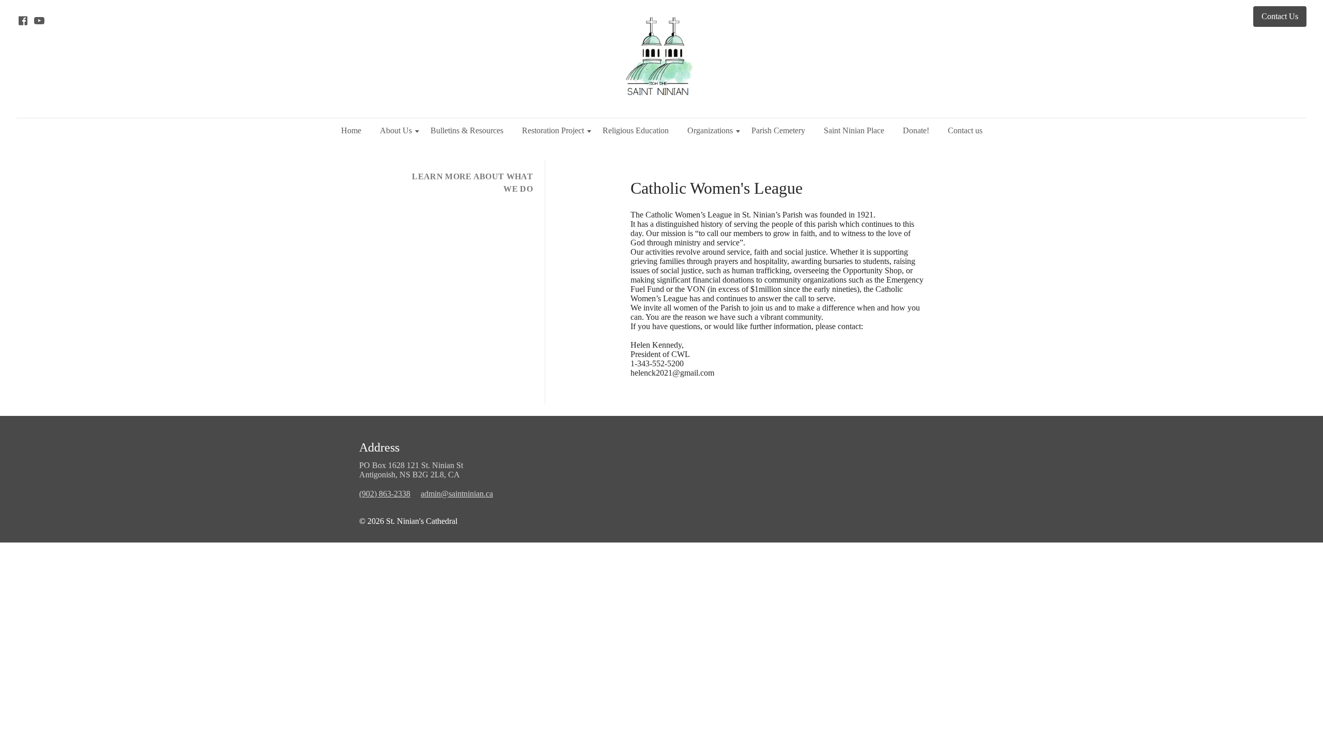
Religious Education (636, 130)
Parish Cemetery (778, 130)
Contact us (965, 130)
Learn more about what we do (472, 182)
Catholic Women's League (716, 188)
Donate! (916, 130)
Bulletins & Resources (466, 130)
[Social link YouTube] (39, 20)
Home (351, 130)
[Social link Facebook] (22, 20)
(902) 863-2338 (384, 493)
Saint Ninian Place (854, 130)
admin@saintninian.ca (457, 493)
